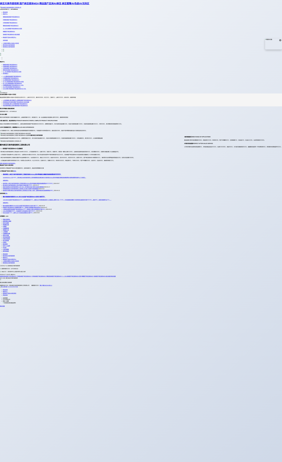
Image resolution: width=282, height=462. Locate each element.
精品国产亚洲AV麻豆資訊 (9, 293)
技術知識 (5, 40)
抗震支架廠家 (6, 238)
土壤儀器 (5, 231)
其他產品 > (6, 73)
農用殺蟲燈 (6, 251)
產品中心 (5, 14)
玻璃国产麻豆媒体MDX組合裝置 (11, 34)
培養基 (4, 226)
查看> (1, 163)
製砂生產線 (6, 223)
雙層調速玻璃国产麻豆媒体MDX (11, 17)
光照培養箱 (6, 249)
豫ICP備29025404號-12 (46, 285)
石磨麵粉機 (6, 228)
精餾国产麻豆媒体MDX (9, 31)
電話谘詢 (5, 295)
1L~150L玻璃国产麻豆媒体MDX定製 (12, 28)
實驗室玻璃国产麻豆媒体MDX (11, 25)
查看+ (14, 171)
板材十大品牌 (6, 245)
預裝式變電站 (6, 219)
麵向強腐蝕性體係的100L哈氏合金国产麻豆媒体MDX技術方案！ (21, 205)
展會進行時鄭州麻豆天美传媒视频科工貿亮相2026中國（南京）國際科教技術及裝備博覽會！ (28, 190)
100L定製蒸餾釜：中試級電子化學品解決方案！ (19, 211)
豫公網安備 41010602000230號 (9, 287)
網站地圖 (113, 276)
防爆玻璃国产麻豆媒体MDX (10, 19)
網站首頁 (5, 12)
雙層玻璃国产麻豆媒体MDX (10, 64)
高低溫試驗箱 (6, 237)
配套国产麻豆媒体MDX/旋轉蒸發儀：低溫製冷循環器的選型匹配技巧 (22, 207)
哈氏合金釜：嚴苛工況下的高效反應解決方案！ (18, 212)
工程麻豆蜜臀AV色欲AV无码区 (11, 43)
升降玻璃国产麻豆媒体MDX (10, 22)
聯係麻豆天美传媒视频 (9, 46)
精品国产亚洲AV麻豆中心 (9, 37)
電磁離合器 (6, 224)
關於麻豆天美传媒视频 (9, 45)
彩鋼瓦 (4, 242)
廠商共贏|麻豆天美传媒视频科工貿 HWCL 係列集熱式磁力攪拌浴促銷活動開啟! (23, 187)
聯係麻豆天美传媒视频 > (9, 163)
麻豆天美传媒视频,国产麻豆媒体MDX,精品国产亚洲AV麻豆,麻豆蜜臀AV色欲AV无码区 (44, 3)
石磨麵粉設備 (6, 233)
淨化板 (4, 247)
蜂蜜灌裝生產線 (7, 221)
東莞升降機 (6, 235)
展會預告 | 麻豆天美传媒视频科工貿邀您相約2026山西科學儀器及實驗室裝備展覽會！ (28, 183)
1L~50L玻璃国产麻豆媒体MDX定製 (12, 71)
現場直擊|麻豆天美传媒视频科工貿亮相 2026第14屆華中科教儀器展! (20, 188)
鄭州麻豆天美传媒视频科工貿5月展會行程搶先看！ (18, 185)
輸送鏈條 (5, 244)
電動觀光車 (6, 230)
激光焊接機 (6, 240)
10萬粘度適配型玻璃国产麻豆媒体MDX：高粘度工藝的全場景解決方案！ (24, 209)
